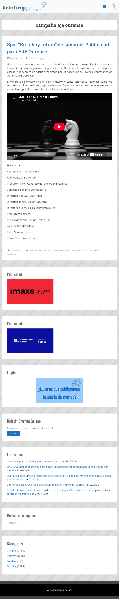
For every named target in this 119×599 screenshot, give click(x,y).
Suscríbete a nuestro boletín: (23, 428)
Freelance (12, 561)
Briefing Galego (36, 58)
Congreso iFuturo (79, 250)
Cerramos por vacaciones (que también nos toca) (35, 461)
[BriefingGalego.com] (24, 6)
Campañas (16, 250)
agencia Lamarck (37, 250)
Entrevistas (13, 556)
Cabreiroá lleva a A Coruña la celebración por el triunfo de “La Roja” (46, 484)
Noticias (11, 566)
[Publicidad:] (30, 303)
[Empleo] (59, 390)
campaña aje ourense (59, 250)
